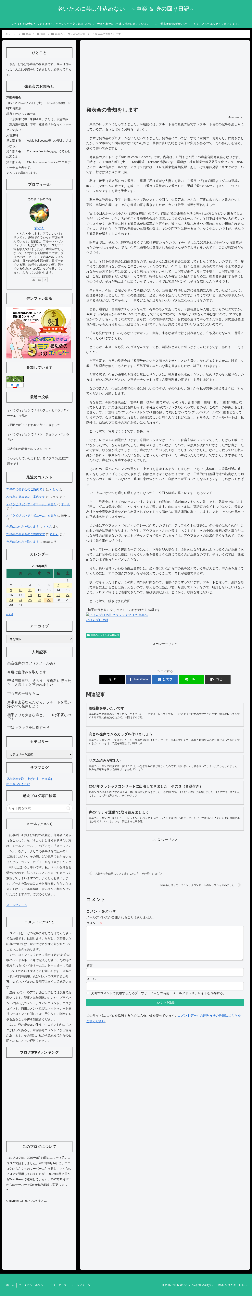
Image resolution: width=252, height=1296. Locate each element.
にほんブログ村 (97, 620)
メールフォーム (16, 905)
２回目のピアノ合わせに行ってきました (33, 424)
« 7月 (9, 614)
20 (49, 595)
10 (20, 590)
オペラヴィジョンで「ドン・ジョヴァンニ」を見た (38, 437)
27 (49, 600)
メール (91, 979)
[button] (218, 679)
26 (39, 600)
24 (20, 600)
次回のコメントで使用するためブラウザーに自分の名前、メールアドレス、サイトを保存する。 (158, 993)
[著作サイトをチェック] (33, 279)
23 (11, 600)
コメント (94, 923)
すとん (39, 228)
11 (30, 590)
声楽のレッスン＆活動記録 (105, 635)
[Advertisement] (165, 75)
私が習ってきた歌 (18, 784)
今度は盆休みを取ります (22, 526)
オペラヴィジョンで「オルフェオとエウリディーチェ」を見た (38, 413)
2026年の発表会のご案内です (25, 489)
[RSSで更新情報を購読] (45, 279)
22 (67, 595)
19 (39, 595)
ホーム (10, 1285)
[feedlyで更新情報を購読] (39, 279)
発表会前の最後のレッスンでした (29, 448)
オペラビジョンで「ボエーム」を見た (31, 504)
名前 (89, 965)
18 (30, 595)
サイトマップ (58, 1285)
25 (30, 600)
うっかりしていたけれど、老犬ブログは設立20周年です (38, 461)
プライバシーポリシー (32, 1285)
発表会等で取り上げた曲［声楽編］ (30, 778)
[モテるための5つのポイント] (38, 332)
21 (58, 595)
